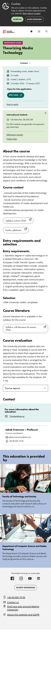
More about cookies (32, 13)
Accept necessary (34, 19)
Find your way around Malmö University (23, 608)
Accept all (17, 19)
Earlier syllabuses (13, 230)
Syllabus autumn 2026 (15, 220)
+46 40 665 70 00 (16, 597)
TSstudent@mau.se (16, 416)
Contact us (13, 602)
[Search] (46, 31)
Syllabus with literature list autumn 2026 (20, 328)
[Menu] (39, 31)
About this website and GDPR (23, 614)
